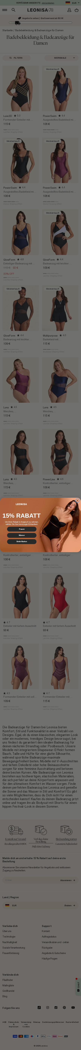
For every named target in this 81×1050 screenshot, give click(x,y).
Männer (22, 535)
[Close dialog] (77, 501)
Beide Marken (22, 541)
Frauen (21, 529)
